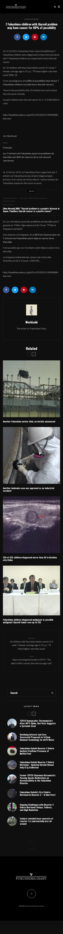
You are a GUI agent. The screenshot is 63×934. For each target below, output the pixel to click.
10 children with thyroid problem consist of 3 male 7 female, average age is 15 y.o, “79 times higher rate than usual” (31, 643)
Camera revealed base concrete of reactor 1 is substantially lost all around (36, 821)
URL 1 (13, 75)
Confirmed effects (31, 19)
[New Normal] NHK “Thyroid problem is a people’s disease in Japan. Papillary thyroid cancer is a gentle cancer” (31, 209)
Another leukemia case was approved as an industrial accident (28, 489)
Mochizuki (31, 322)
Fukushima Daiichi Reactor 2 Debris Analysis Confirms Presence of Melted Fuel (37, 751)
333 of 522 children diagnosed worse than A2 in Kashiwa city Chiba (30, 558)
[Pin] (35, 37)
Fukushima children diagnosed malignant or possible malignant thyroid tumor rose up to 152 (28, 621)
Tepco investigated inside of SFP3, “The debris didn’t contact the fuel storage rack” (31, 660)
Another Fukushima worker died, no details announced (29, 421)
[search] (52, 692)
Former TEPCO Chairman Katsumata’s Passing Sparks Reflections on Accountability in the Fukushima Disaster (37, 779)
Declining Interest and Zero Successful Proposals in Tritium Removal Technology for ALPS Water (37, 737)
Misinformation (9, 201)
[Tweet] (26, 37)
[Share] (17, 37)
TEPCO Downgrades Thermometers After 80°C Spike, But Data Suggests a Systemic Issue (38, 723)
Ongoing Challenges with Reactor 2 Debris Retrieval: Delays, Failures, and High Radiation (37, 807)
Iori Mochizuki (10, 136)
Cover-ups (23, 198)
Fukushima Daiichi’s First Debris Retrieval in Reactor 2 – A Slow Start (38, 793)
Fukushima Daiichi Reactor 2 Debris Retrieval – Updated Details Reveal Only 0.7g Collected (37, 765)
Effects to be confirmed (38, 198)
